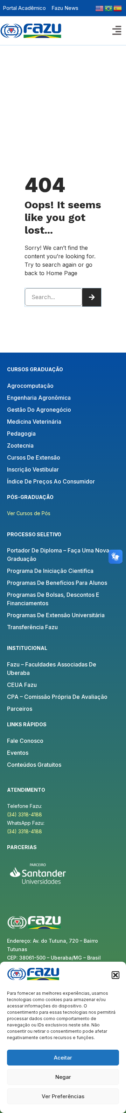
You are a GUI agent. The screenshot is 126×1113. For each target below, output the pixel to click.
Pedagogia (21, 433)
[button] (115, 975)
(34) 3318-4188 (24, 814)
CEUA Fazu (22, 684)
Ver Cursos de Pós (28, 513)
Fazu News (64, 8)
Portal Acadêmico (24, 8)
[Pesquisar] (91, 297)
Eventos (17, 752)
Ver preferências (63, 1096)
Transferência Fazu (32, 627)
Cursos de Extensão (33, 457)
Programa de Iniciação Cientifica (50, 570)
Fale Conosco (25, 740)
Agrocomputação (30, 385)
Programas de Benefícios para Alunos (57, 582)
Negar (63, 1077)
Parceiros (19, 708)
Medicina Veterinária (34, 421)
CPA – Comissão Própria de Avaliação (57, 696)
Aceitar (63, 1057)
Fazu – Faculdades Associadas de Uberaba (51, 668)
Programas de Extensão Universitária (56, 615)
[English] (99, 7)
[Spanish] (117, 7)
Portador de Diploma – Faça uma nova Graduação (58, 554)
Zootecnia (20, 445)
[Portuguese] (108, 7)
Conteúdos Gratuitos (34, 764)
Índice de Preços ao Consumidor (51, 481)
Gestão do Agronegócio (39, 409)
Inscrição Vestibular (33, 469)
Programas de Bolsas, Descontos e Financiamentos (53, 599)
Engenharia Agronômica (39, 397)
